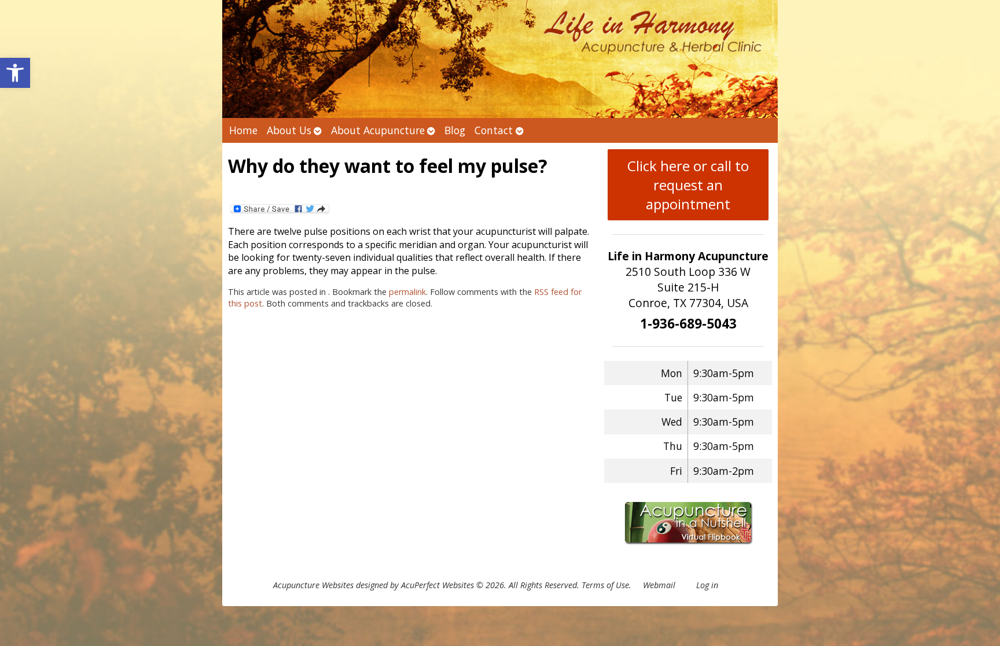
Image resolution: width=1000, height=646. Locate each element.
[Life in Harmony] (500, 59)
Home (243, 130)
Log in (707, 584)
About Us (289, 130)
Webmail (659, 584)
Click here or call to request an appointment (688, 184)
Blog (454, 130)
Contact (494, 130)
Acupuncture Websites (313, 584)
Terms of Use (605, 584)
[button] (15, 73)
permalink (407, 291)
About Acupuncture (378, 130)
